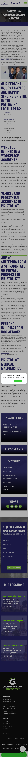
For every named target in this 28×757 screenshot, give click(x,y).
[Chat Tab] (14, 378)
